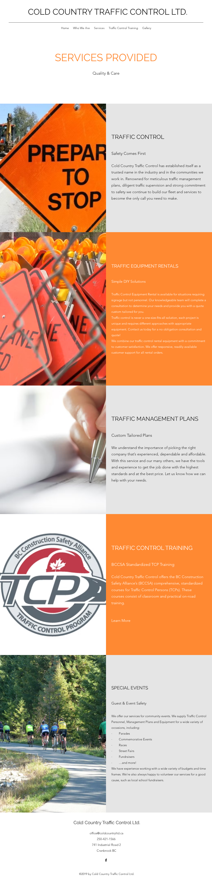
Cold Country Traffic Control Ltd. (106, 822)
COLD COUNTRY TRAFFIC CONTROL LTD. (108, 12)
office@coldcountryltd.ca (106, 833)
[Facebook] (106, 860)
